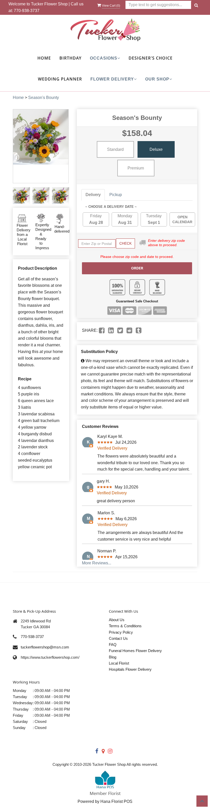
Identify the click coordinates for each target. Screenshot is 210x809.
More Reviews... (96, 563)
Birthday (70, 58)
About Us (116, 620)
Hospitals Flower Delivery (130, 669)
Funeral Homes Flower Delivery (135, 650)
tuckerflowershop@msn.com (45, 647)
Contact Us (118, 638)
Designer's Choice (151, 58)
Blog (112, 657)
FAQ (113, 644)
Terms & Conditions (125, 626)
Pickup (115, 194)
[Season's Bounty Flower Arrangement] (21, 195)
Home (44, 58)
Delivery (93, 194)
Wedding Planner (60, 79)
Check (125, 243)
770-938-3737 (26, 10)
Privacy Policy (121, 632)
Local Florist (119, 663)
